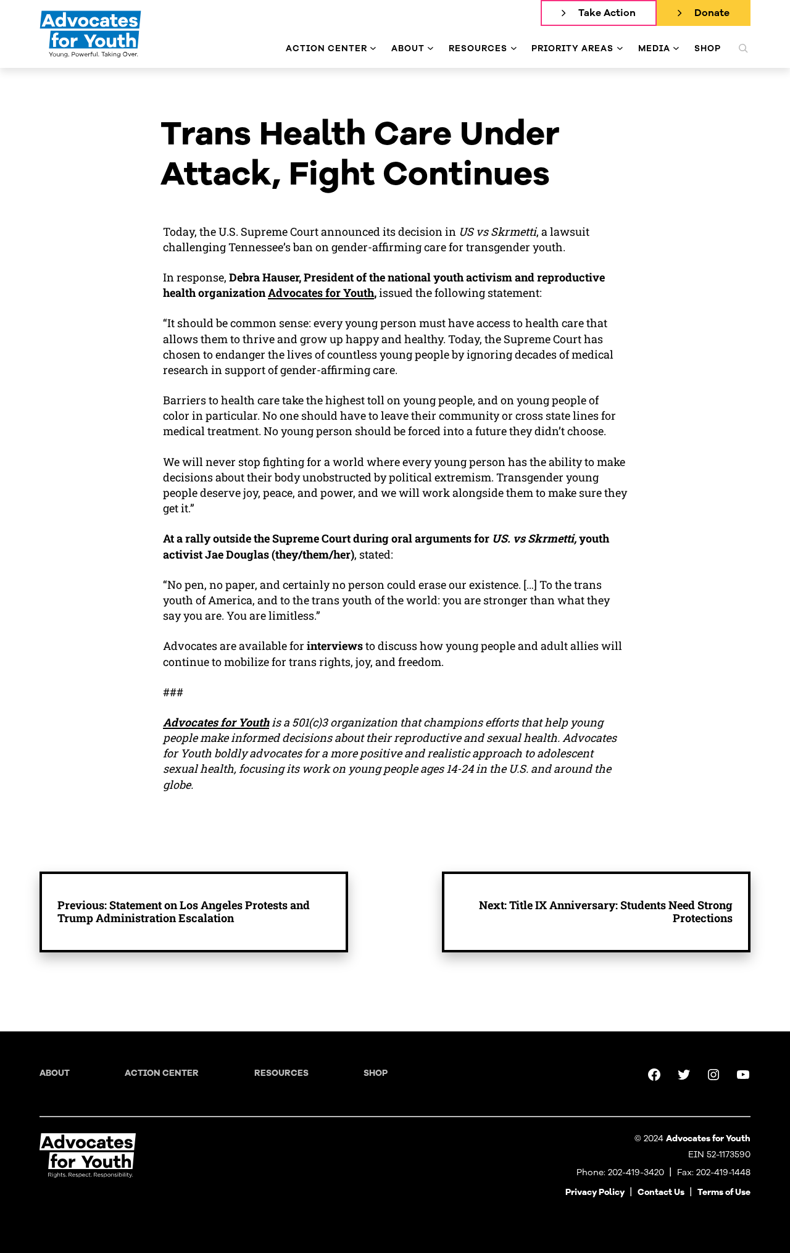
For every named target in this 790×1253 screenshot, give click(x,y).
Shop (376, 1073)
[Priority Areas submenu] (620, 48)
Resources (281, 1073)
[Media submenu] (676, 48)
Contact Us (661, 1192)
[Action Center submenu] (373, 48)
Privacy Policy (595, 1192)
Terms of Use (723, 1192)
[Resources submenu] (513, 48)
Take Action (607, 13)
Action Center (162, 1073)
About (55, 1073)
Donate (712, 13)
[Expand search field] (743, 48)
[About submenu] (430, 48)
